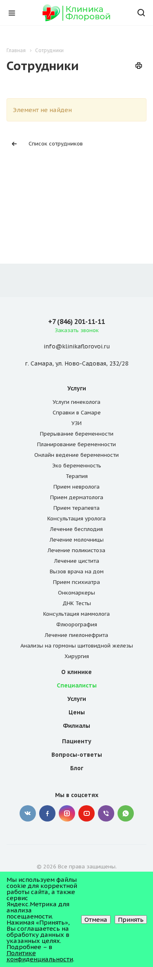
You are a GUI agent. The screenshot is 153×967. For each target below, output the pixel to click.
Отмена (95, 919)
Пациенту (76, 741)
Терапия (77, 476)
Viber (106, 813)
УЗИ (76, 423)
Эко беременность (76, 465)
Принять (131, 919)
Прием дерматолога (76, 497)
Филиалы (76, 725)
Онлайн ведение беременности (76, 455)
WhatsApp (126, 813)
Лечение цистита (76, 560)
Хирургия (76, 656)
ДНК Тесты (76, 603)
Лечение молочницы (77, 539)
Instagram (67, 813)
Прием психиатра (76, 582)
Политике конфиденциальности (40, 956)
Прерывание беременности (76, 433)
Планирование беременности (76, 444)
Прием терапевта (76, 507)
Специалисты (77, 685)
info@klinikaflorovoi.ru (77, 346)
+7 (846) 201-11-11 (76, 321)
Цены (77, 712)
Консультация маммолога (76, 613)
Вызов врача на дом (77, 571)
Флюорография (76, 624)
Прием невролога (76, 486)
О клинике (76, 672)
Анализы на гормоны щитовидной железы (76, 645)
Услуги (76, 388)
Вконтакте (28, 813)
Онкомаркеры (76, 592)
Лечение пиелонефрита (76, 635)
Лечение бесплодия (76, 529)
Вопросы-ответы (76, 754)
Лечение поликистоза (76, 550)
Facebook (47, 813)
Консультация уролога (76, 518)
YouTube (86, 813)
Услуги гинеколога (76, 402)
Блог (76, 768)
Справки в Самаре (77, 412)
